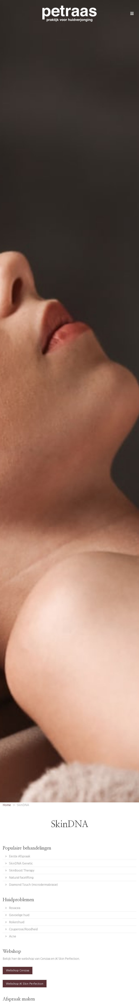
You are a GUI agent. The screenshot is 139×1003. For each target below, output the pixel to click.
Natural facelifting (21, 877)
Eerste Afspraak (19, 856)
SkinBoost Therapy (21, 870)
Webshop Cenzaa (17, 970)
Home (7, 804)
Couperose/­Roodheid (23, 929)
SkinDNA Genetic (21, 863)
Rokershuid (16, 922)
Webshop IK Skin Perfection (24, 983)
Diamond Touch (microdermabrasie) (33, 884)
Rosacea (14, 907)
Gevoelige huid (19, 915)
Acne (12, 936)
